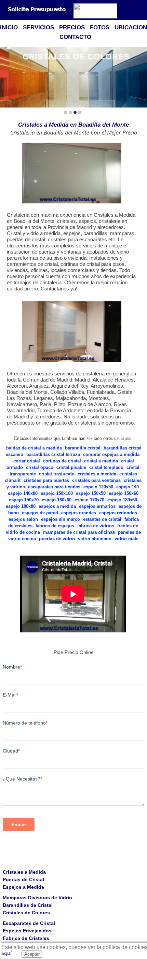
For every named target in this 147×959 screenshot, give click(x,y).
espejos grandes (78, 512)
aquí (6, 953)
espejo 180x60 (122, 499)
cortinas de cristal (62, 460)
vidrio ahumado (94, 538)
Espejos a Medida (23, 887)
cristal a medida (101, 460)
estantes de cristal (102, 519)
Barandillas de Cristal (28, 905)
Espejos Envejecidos (27, 930)
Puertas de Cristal (23, 879)
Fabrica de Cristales (26, 938)
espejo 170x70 (89, 499)
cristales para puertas (46, 480)
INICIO (9, 27)
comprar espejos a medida (111, 454)
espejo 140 (127, 486)
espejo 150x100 (57, 493)
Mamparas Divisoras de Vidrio (37, 897)
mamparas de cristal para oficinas (79, 532)
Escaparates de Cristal (29, 923)
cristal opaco (39, 467)
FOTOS (99, 27)
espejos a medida (57, 506)
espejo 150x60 (123, 493)
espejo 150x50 (91, 493)
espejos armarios (97, 506)
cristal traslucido (57, 473)
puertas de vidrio (57, 538)
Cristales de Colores (26, 912)
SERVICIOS (38, 27)
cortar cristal (26, 460)
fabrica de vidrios (95, 525)
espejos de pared (40, 512)
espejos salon (23, 519)
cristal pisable (71, 467)
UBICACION (131, 27)
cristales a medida (97, 473)
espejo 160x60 (56, 499)
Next (140, 77)
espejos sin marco (60, 519)
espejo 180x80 (21, 506)
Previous (6, 77)
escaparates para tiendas (54, 486)
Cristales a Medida (24, 872)
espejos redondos (118, 512)
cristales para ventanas (96, 480)
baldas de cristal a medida (34, 447)
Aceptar (32, 954)
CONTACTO (75, 37)
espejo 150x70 (24, 499)
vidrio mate (126, 538)
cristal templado (106, 467)
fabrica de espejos (55, 525)
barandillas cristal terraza (53, 454)
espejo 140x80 (23, 493)
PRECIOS (72, 27)
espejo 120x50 (98, 486)
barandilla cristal (83, 447)
